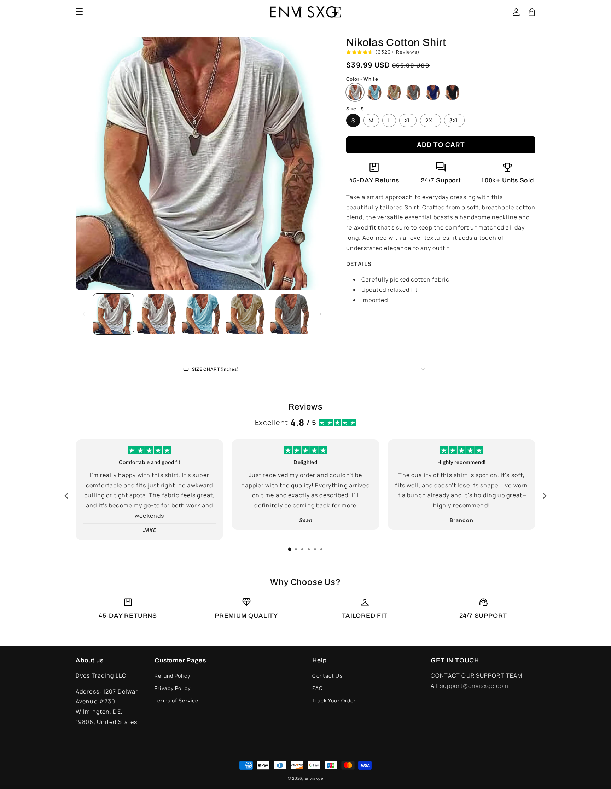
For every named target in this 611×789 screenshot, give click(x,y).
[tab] (289, 549)
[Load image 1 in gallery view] (113, 314)
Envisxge (314, 778)
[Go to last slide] (67, 496)
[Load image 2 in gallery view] (157, 314)
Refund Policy (172, 675)
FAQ (317, 688)
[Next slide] (544, 496)
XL (408, 120)
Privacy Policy (173, 688)
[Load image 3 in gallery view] (202, 314)
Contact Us (327, 675)
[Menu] (79, 12)
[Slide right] (320, 314)
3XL (454, 120)
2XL (430, 120)
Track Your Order (334, 700)
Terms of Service (176, 700)
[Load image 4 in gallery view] (246, 314)
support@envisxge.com (474, 686)
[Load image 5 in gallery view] (290, 314)
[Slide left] (83, 314)
